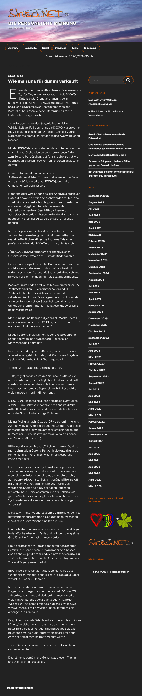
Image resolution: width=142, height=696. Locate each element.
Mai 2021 (94, 460)
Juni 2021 (94, 453)
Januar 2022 (95, 428)
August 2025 (96, 202)
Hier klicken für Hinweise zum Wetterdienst (106, 113)
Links (75, 47)
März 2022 (94, 415)
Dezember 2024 (98, 253)
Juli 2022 (93, 389)
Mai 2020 (94, 473)
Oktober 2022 (96, 370)
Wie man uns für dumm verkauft (43, 81)
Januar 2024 (95, 311)
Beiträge (13, 47)
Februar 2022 (96, 421)
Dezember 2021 (97, 434)
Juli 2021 (93, 447)
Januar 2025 (95, 247)
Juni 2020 (94, 466)
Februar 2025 (96, 240)
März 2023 (94, 357)
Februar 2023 (96, 363)
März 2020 (95, 486)
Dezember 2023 (98, 318)
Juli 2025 (93, 208)
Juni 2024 (94, 292)
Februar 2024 (96, 305)
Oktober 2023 (96, 331)
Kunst (45, 47)
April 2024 (94, 299)
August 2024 (96, 279)
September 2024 (98, 273)
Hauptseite (30, 47)
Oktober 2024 (96, 266)
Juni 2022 (94, 395)
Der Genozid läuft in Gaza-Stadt (107, 154)
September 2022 (98, 376)
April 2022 (94, 408)
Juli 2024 (93, 286)
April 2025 (94, 228)
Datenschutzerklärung (20, 687)
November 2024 (98, 260)
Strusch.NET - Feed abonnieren (111, 571)
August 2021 (96, 440)
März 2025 (95, 234)
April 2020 (94, 479)
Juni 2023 (94, 350)
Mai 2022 (94, 402)
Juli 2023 (93, 344)
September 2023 (98, 337)
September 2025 (98, 195)
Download (60, 47)
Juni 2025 (94, 215)
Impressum (90, 47)
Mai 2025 (94, 221)
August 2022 (96, 382)
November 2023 (97, 324)
